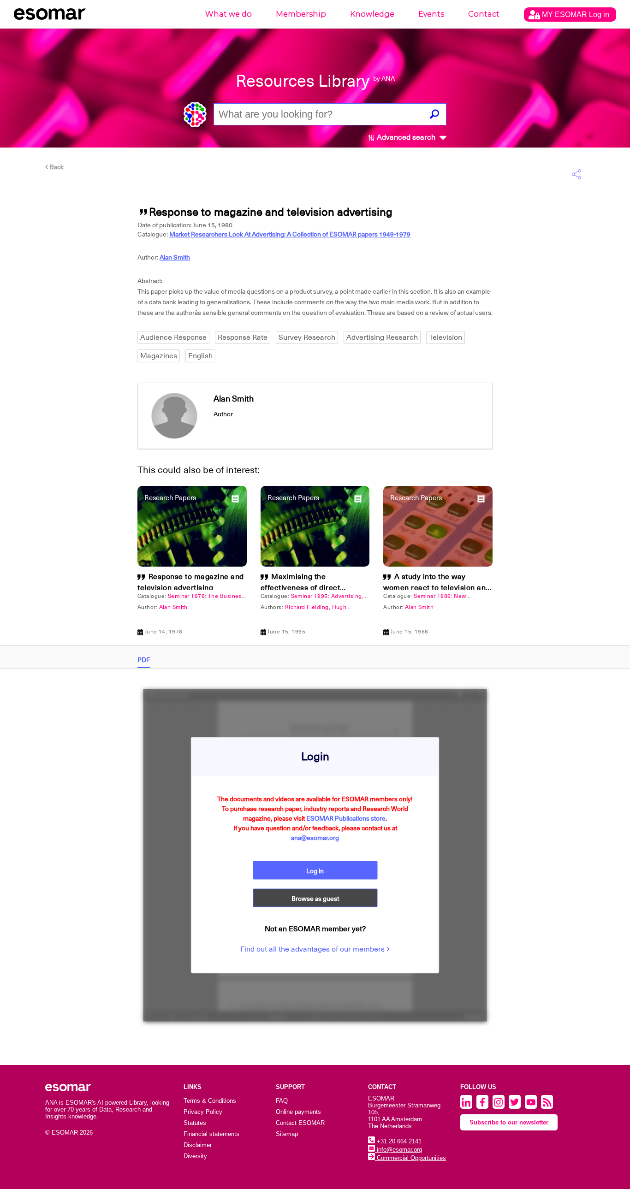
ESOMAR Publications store (346, 818)
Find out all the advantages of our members (313, 949)
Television (445, 337)
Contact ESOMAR (300, 1122)
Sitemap (287, 1133)
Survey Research (307, 337)
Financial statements (211, 1133)
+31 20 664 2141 (398, 1141)
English (200, 356)
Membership (301, 14)
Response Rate (242, 337)
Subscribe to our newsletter (509, 1122)
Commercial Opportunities (410, 1157)
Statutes (195, 1122)
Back (56, 167)
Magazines (158, 356)
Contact (483, 14)
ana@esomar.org (315, 838)
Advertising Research (382, 337)
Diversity (195, 1156)
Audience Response (173, 337)
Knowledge (372, 14)
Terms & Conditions (210, 1100)
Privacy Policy (203, 1111)
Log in (315, 871)
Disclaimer (198, 1145)
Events (431, 14)
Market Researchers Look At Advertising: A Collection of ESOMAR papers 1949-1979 (289, 234)
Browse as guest (315, 898)
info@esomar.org (398, 1149)
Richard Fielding (307, 607)
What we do (228, 14)
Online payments (298, 1111)
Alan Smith (175, 257)
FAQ (282, 1100)
